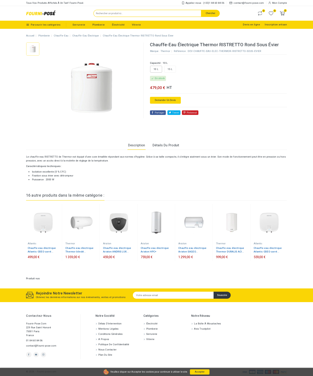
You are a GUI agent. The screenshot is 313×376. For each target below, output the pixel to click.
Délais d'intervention (110, 323)
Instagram (43, 354)
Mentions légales (108, 329)
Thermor (165, 51)
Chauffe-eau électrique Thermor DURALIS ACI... (230, 249)
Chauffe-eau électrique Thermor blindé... (79, 249)
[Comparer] (260, 13)
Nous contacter (107, 349)
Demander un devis (165, 100)
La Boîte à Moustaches (207, 323)
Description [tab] (136, 145)
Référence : (180, 51)
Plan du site (105, 355)
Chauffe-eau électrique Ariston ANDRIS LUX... (117, 249)
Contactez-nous (39, 316)
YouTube (36, 354)
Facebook (28, 354)
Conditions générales (110, 334)
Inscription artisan (276, 24)
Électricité (118, 25)
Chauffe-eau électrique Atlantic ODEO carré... (42, 249)
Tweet (175, 112)
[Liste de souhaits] (271, 13)
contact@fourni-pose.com (41, 346)
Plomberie (98, 25)
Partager (159, 112)
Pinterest (192, 112)
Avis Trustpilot (201, 329)
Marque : (155, 51)
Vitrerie (136, 25)
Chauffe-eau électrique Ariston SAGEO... (192, 249)
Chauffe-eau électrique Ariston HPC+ (155, 249)
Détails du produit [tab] (165, 145)
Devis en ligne (251, 24)
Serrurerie (79, 25)
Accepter (200, 372)
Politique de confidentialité (113, 344)
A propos (103, 339)
